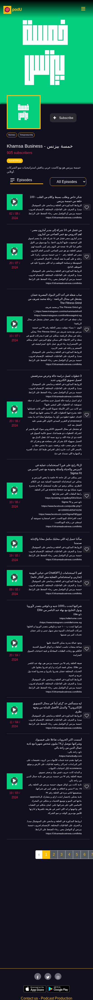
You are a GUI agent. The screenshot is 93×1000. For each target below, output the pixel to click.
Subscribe (66, 118)
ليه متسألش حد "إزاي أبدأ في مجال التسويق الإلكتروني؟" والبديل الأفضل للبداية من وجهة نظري (57, 707)
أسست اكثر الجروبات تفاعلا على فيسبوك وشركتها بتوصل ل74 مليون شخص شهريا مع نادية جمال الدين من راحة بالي (54, 743)
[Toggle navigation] (83, 9)
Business (11, 135)
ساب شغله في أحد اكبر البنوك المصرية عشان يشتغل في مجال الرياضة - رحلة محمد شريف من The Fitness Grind (55, 299)
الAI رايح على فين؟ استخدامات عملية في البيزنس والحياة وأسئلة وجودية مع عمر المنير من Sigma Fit (55, 469)
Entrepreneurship (26, 135)
